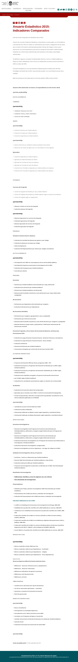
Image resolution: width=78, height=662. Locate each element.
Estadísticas (17, 14)
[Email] (19, 23)
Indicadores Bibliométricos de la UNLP (24, 500)
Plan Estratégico (10, 14)
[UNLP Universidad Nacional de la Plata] (10, 3)
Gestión (4, 14)
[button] (11, 8)
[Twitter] (61, 10)
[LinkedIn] (69, 10)
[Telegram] (71, 10)
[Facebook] (58, 10)
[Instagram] (66, 10)
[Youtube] (64, 10)
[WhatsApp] (74, 10)
